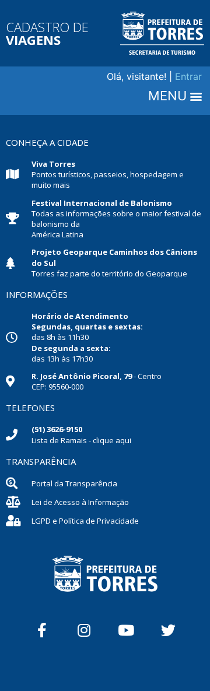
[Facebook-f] (42, 629)
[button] (175, 96)
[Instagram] (84, 629)
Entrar (188, 76)
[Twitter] (168, 629)
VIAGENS (33, 39)
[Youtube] (126, 629)
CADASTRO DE (47, 27)
